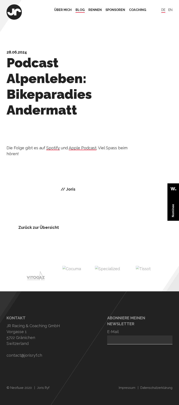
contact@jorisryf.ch (24, 355)
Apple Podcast (82, 148)
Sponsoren (115, 10)
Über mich (63, 10)
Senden (113, 350)
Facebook (40, 368)
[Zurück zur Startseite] (14, 12)
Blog (80, 10)
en (170, 10)
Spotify (53, 148)
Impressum (127, 387)
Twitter (25, 368)
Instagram (11, 368)
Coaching (137, 10)
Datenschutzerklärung (156, 387)
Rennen (95, 10)
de (163, 10)
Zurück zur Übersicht (38, 227)
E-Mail (113, 331)
